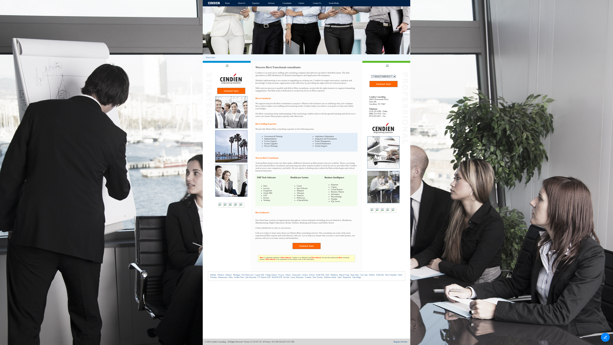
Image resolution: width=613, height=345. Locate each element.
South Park (320, 275)
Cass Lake (364, 275)
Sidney (288, 275)
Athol (400, 275)
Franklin (308, 277)
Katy (327, 275)
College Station (271, 275)
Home (208, 57)
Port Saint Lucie (248, 275)
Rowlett (286, 277)
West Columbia (391, 275)
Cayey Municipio (297, 277)
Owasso (281, 275)
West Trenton (318, 277)
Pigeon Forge (344, 275)
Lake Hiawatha (250, 277)
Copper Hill (259, 275)
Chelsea (305, 275)
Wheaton (220, 275)
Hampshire (347, 277)
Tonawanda (296, 275)
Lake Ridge (356, 277)
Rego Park (355, 275)
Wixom (312, 275)
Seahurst (228, 275)
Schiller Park (239, 277)
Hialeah (213, 275)
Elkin (231, 277)
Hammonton (222, 277)
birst (213, 57)
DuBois (372, 275)
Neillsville (380, 275)
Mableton (334, 275)
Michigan (236, 275)
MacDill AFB (277, 277)
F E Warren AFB (264, 277)
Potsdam (213, 277)
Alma (339, 277)
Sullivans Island (330, 277)
